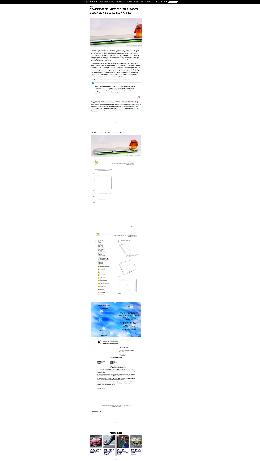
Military (129, 2)
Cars (112, 2)
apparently (109, 79)
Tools (142, 2)
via (92, 411)
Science (136, 2)
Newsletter (173, 1)
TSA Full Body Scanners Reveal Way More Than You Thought (122, 452)
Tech (106, 2)
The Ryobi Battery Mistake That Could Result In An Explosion (136, 452)
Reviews (149, 2)
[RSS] (167, 2)
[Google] (162, 2)
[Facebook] (156, 2)
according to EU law (133, 101)
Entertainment (120, 2)
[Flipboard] (164, 2)
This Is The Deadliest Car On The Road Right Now (95, 451)
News (101, 2)
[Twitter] (159, 2)
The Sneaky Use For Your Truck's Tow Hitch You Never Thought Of (109, 452)
